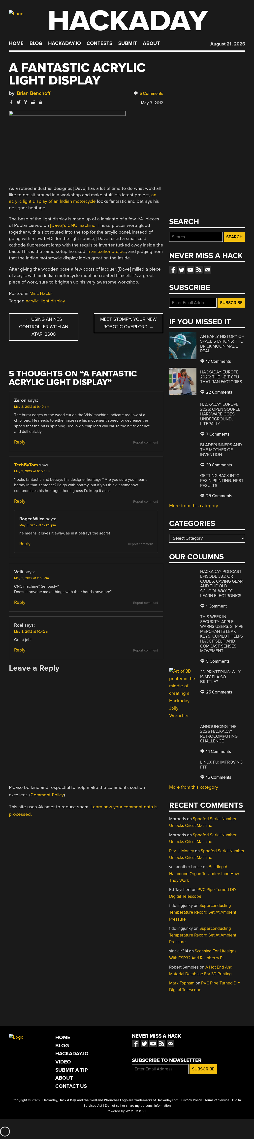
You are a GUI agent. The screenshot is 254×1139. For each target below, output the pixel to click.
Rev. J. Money (181, 851)
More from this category (193, 505)
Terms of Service (217, 1100)
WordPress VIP (136, 1111)
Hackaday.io (64, 43)
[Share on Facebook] (11, 102)
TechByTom (26, 465)
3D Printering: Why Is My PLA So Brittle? (220, 676)
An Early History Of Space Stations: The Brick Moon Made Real (222, 344)
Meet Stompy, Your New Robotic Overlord (128, 323)
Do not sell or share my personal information (138, 1106)
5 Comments (150, 93)
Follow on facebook (173, 270)
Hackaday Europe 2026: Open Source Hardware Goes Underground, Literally (220, 414)
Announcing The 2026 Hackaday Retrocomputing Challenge (219, 734)
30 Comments (218, 465)
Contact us (207, 270)
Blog (36, 43)
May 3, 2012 (152, 103)
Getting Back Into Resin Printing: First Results (222, 480)
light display (53, 301)
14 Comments (218, 751)
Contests (99, 43)
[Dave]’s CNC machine (72, 225)
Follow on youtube (190, 270)
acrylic (32, 301)
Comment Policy (47, 795)
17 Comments (218, 361)
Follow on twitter (181, 270)
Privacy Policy (191, 1100)
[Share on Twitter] (18, 102)
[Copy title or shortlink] (40, 102)
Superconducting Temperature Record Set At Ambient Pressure (202, 912)
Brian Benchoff (33, 93)
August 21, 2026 (227, 44)
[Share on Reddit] (33, 102)
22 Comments (218, 392)
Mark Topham (181, 983)
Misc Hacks (41, 293)
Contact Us (71, 1086)
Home (16, 43)
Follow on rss (199, 270)
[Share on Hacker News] (25, 102)
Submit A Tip (71, 1070)
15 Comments (218, 777)
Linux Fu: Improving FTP (221, 765)
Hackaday (128, 21)
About (151, 43)
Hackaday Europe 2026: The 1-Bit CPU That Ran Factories (221, 376)
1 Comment (216, 606)
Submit (127, 43)
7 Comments (217, 434)
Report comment (145, 443)
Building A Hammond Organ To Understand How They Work (204, 873)
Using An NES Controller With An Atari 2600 (43, 327)
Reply (19, 442)
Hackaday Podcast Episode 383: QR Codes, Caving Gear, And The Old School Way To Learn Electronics (222, 584)
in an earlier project (106, 251)
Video (63, 1062)
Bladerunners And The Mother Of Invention (221, 449)
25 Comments (218, 495)
